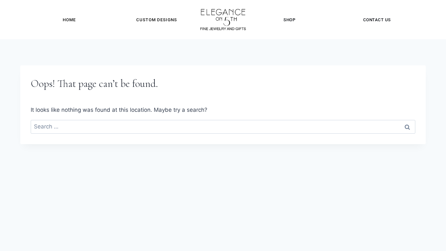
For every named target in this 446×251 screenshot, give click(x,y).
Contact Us (377, 19)
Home (69, 19)
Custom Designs (156, 19)
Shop (289, 19)
